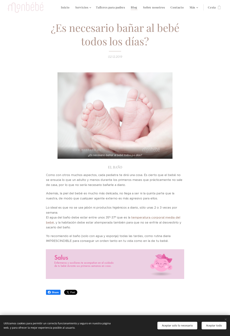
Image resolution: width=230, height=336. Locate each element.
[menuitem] (66, 7)
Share (55, 292)
